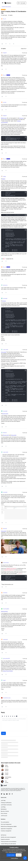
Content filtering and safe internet (8, 843)
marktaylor (5, 639)
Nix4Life (5, 528)
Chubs (6, 765)
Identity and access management (8, 837)
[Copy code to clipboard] (26, 137)
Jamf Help (3, 800)
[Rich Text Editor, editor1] (14, 724)
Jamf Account (4, 815)
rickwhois (5, 592)
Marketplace (3, 809)
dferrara (5, 432)
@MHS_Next (4, 118)
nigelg (4, 176)
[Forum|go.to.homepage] (8, 3)
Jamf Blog (3, 807)
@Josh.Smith (5, 413)
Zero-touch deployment (6, 824)
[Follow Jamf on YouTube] (7, 793)
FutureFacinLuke (6, 697)
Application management (6, 828)
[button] (2, 3)
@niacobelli (3, 352)
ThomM (6, 773)
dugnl (4, 680)
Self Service (3, 835)
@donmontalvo (4, 611)
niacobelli (5, 298)
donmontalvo (6, 562)
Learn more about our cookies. (15, 852)
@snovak (21, 118)
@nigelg (4, 301)
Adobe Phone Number (8, 670)
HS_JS (4, 18)
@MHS (3, 178)
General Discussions (6, 6)
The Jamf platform (5, 822)
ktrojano (6, 769)
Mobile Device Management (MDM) (9, 826)
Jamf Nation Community (6, 804)
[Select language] (18, 3)
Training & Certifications (6, 802)
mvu (6, 781)
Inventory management (6, 830)
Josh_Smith (5, 349)
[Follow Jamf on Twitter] (1, 793)
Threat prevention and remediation (8, 841)
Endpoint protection (5, 839)
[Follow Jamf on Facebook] (12, 794)
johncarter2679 (6, 658)
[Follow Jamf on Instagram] (9, 794)
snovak (4, 102)
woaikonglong (8, 777)
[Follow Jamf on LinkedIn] (4, 794)
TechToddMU (6, 608)
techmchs (5, 285)
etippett (5, 52)
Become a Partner (5, 811)
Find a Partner (4, 813)
